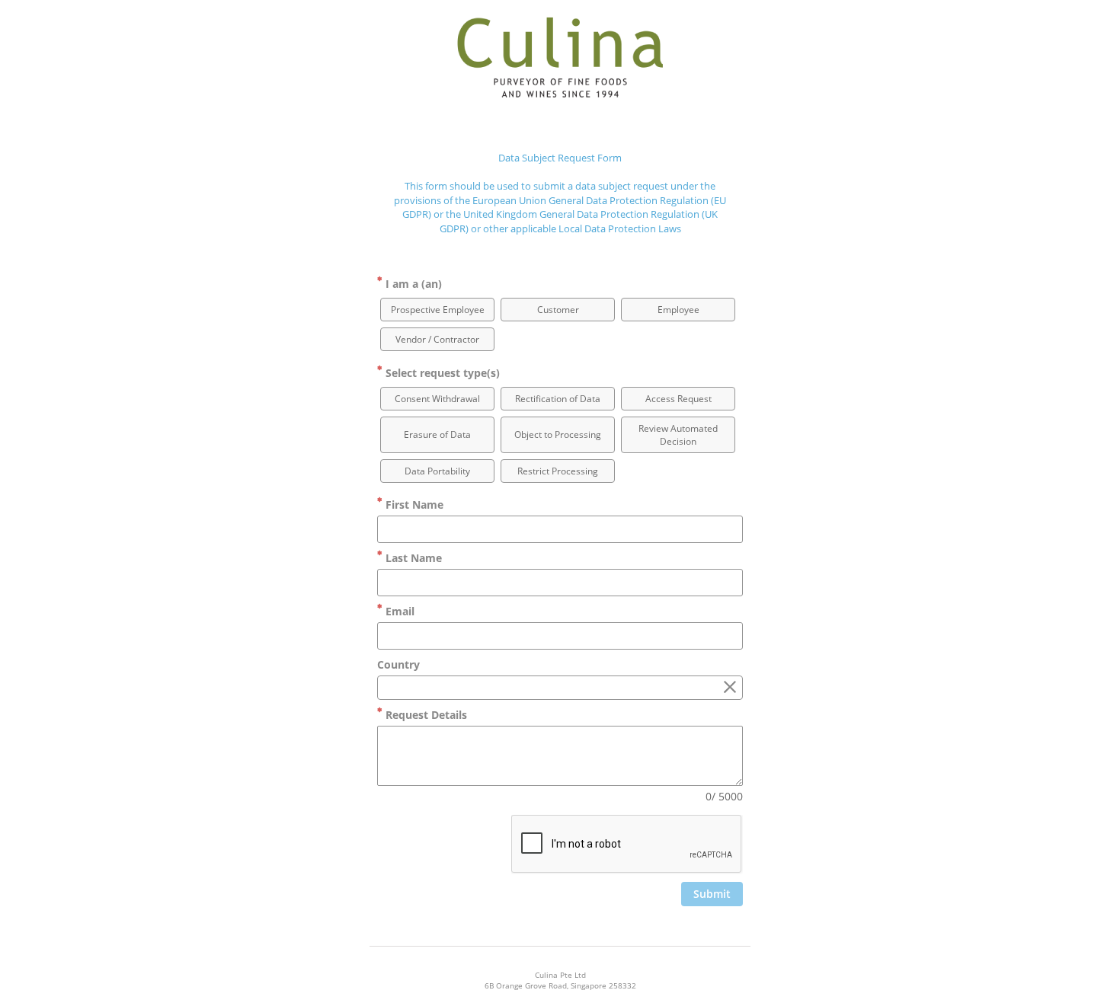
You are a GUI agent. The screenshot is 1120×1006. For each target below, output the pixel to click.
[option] (437, 309)
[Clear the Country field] (730, 687)
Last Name (412, 558)
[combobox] (560, 687)
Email (398, 611)
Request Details (424, 714)
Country (398, 664)
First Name (412, 504)
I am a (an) (412, 283)
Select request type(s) (441, 373)
